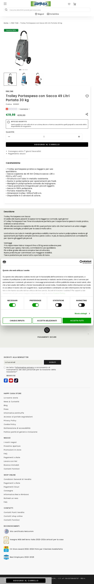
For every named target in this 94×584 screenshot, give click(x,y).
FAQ (5, 454)
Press (6, 409)
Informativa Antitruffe (14, 413)
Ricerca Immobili (11, 465)
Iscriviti (52, 362)
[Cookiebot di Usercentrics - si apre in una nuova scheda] (81, 262)
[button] (10, 79)
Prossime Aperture (12, 446)
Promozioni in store (12, 450)
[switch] (35, 305)
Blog (6, 405)
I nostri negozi (10, 442)
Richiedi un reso (11, 498)
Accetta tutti (77, 320)
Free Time (9, 91)
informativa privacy (24, 367)
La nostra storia (11, 398)
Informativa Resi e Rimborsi (16, 494)
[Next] (88, 334)
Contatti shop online (13, 516)
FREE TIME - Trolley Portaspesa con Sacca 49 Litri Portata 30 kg (36, 23)
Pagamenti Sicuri (11, 487)
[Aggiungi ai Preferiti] (87, 96)
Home (6, 23)
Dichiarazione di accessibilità (17, 428)
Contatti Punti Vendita (14, 512)
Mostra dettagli (81, 313)
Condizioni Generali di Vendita (17, 479)
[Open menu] (14, 4)
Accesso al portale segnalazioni (18, 417)
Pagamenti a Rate (12, 457)
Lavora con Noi (10, 461)
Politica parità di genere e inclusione (20, 432)
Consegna (8, 491)
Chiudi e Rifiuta (17, 320)
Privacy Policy (10, 420)
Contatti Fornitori (12, 469)
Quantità (10, 132)
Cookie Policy (59, 293)
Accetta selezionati (47, 320)
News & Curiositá (11, 401)
